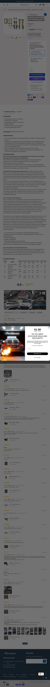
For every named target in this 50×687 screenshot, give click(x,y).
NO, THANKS (37, 357)
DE (42, 674)
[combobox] (41, 674)
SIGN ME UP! (37, 353)
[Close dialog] (48, 327)
